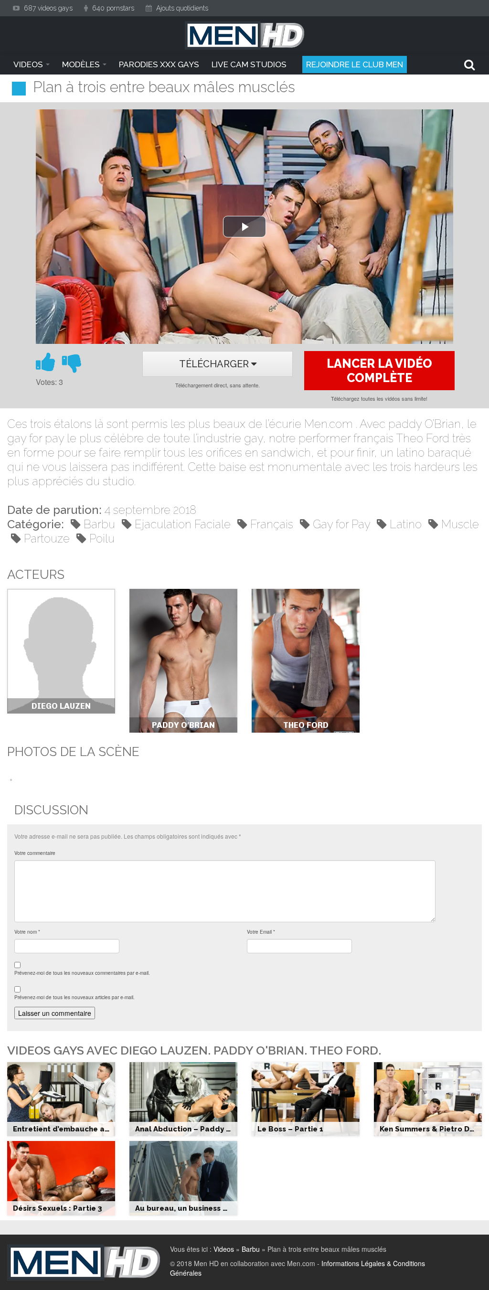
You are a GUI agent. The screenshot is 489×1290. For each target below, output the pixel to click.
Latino (406, 524)
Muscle (460, 524)
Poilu (102, 538)
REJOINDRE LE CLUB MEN (354, 64)
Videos (223, 1249)
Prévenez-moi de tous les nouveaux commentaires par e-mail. (82, 973)
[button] (10, 778)
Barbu (99, 524)
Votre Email (261, 931)
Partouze (47, 538)
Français (271, 524)
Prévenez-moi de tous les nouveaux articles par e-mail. (74, 997)
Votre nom (27, 931)
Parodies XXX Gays (159, 64)
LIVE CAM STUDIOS (249, 64)
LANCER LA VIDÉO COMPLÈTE (379, 370)
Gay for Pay (341, 524)
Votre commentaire (34, 853)
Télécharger (215, 364)
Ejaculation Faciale (183, 524)
